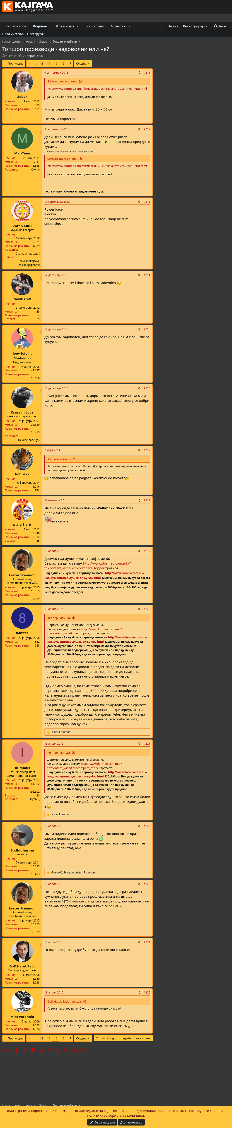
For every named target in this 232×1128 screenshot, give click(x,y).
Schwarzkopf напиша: (62, 81)
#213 (147, 202)
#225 (147, 992)
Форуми (40, 26)
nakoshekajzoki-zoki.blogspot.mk (29, 263)
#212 (147, 129)
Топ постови (94, 26)
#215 (147, 329)
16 (62, 63)
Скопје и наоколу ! (28, 253)
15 (55, 63)
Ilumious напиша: (59, 459)
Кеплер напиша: (58, 618)
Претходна (15, 63)
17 (69, 63)
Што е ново (64, 26)
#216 (147, 388)
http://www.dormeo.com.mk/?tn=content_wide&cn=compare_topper (87, 565)
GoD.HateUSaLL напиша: (64, 1001)
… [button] (35, 63)
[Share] (139, 72)
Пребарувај (35, 34)
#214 (147, 275)
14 (48, 63)
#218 (147, 500)
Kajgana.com (16, 26)
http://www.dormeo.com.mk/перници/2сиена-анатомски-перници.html (97, 89)
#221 (147, 744)
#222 (147, 826)
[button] (77, 26)
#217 (147, 450)
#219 (147, 551)
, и (73, 872)
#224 (147, 942)
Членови (118, 26)
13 (41, 63)
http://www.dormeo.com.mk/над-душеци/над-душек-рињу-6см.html (97, 639)
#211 (147, 73)
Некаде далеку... (29, 440)
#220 (147, 609)
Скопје (35, 169)
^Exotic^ (11, 56)
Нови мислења (13, 34)
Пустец (35, 799)
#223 (147, 884)
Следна (81, 63)
